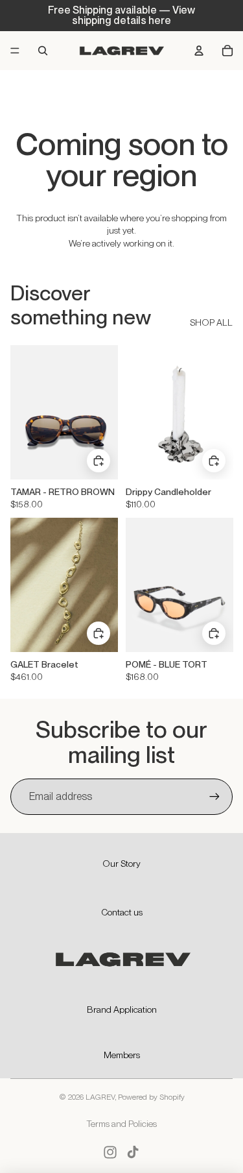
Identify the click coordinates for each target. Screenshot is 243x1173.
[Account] (199, 50)
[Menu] (15, 51)
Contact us (122, 912)
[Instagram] (110, 1152)
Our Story (121, 863)
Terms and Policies (121, 1124)
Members (122, 1055)
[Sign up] (214, 796)
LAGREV (100, 1097)
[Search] (43, 50)
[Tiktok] (133, 1152)
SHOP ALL (211, 322)
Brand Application (122, 1009)
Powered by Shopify (151, 1097)
